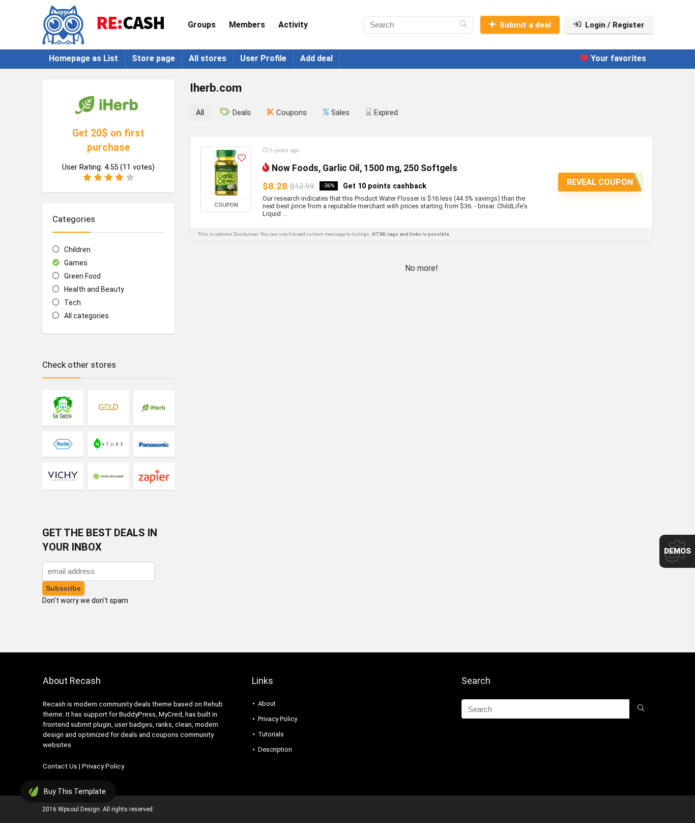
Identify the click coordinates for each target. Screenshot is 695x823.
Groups (202, 25)
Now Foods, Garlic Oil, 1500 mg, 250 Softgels (364, 168)
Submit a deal (525, 25)
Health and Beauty (94, 289)
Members (247, 25)
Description (275, 749)
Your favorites (617, 58)
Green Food (82, 276)
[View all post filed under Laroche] (62, 444)
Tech (72, 302)
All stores (207, 58)
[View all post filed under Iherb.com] (154, 408)
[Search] (463, 25)
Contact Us (60, 766)
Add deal (316, 58)
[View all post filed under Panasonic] (154, 444)
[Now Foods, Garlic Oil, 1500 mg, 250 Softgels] (226, 172)
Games (76, 263)
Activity (293, 25)
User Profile (263, 58)
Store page (153, 58)
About (267, 703)
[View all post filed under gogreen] (62, 408)
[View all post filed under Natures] (108, 444)
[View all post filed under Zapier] (154, 476)
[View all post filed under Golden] (108, 408)
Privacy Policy (103, 766)
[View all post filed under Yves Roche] (108, 476)
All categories (86, 316)
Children (77, 249)
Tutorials (271, 734)
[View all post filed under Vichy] (62, 476)
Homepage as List (83, 58)
